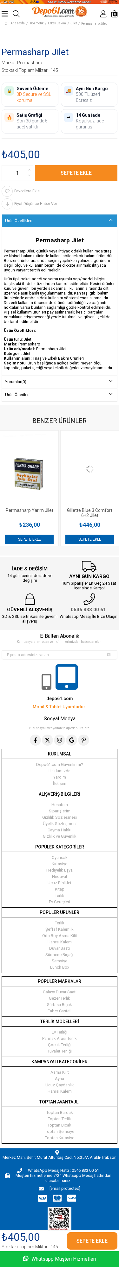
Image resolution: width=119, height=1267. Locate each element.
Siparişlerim (59, 811)
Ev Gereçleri (59, 901)
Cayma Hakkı (59, 830)
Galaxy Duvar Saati (59, 992)
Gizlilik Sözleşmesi (59, 817)
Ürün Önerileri (17, 394)
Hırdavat (59, 876)
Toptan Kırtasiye (59, 1137)
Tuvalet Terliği (60, 1051)
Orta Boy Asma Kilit (59, 935)
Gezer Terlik (59, 998)
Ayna (59, 1078)
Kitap (59, 889)
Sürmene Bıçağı (59, 954)
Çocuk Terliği (59, 1044)
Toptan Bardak (59, 1112)
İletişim (59, 783)
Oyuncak (60, 857)
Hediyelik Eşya (59, 870)
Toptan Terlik (59, 1118)
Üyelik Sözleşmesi (59, 823)
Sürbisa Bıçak (59, 1004)
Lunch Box (59, 967)
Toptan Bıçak (59, 1125)
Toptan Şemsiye (59, 1131)
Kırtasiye (59, 863)
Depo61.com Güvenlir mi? (59, 764)
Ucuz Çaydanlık (59, 1085)
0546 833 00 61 (88, 609)
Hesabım (59, 804)
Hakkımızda (59, 770)
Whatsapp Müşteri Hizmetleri (63, 1259)
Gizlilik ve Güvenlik (59, 836)
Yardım (59, 777)
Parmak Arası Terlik (59, 1038)
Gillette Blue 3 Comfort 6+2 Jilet (62, 513)
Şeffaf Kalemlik (59, 929)
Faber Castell (59, 1011)
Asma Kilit (59, 1072)
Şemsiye (59, 961)
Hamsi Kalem (60, 942)
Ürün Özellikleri (18, 220)
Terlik (59, 895)
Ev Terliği (59, 1032)
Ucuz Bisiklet (59, 882)
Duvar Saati (59, 948)
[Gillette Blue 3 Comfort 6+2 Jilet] (62, 469)
